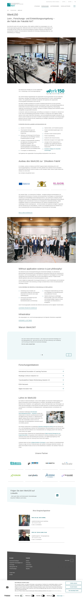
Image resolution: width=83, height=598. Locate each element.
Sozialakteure (65, 6)
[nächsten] (70, 354)
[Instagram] (59, 567)
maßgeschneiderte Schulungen (38, 442)
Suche (69, 1)
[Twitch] (69, 567)
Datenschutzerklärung (56, 590)
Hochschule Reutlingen (52, 1)
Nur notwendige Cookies (73, 590)
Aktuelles (28, 568)
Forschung (45, 6)
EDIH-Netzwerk (23, 384)
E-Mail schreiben (37, 524)
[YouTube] (73, 567)
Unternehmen (54, 6)
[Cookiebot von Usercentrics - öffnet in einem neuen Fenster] (7, 596)
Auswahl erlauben (73, 586)
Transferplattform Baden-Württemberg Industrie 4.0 (34, 380)
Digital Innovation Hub (25, 388)
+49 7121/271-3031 (36, 522)
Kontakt (10, 574)
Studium (37, 6)
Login (63, 1)
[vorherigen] (67, 354)
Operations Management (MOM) (45, 426)
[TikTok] (62, 567)
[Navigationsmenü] (74, 6)
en (75, 1)
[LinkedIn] (66, 567)
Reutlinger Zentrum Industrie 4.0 (28, 375)
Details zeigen (60, 595)
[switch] (32, 596)
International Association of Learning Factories (33, 371)
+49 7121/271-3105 (36, 537)
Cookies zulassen (73, 583)
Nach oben (67, 560)
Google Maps (12, 572)
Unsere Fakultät (29, 566)
